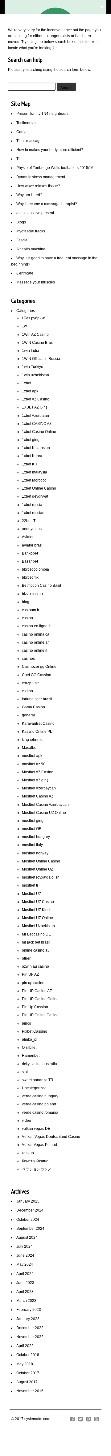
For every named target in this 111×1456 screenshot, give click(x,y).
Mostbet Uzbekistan (38, 926)
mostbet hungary (36, 837)
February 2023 (28, 1309)
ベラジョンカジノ (36, 1169)
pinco (26, 1023)
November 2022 (29, 1337)
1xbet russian (33, 513)
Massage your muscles (35, 282)
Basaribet (30, 561)
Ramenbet (30, 1055)
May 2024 (24, 1264)
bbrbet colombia (35, 569)
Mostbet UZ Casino (38, 902)
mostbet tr (30, 885)
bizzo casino (32, 594)
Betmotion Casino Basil (41, 585)
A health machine (30, 249)
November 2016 (29, 1391)
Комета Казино (35, 1161)
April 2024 (25, 1274)
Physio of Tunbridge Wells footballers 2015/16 (54, 168)
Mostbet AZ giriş (35, 780)
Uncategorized (34, 1088)
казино (28, 1153)
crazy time (30, 683)
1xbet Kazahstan (36, 448)
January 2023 (27, 1319)
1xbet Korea (32, 456)
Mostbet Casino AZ (37, 796)
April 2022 (25, 1346)
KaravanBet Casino (38, 723)
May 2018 (24, 1364)
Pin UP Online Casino (40, 1015)
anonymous (32, 529)
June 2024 (25, 1255)
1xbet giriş (30, 440)
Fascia (21, 240)
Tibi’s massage (29, 141)
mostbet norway (35, 853)
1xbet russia (32, 505)
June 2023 (25, 1283)
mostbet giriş (32, 821)
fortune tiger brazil (37, 699)
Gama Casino (33, 707)
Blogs (21, 222)
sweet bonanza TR (37, 1080)
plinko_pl (29, 1039)
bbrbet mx (30, 577)
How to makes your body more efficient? (49, 150)
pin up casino (33, 983)
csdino (27, 691)
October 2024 (27, 1219)
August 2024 (27, 1237)
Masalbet (29, 747)
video (26, 1120)
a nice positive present (35, 213)
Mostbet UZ (31, 894)
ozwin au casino (35, 966)
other (26, 958)
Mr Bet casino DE (36, 934)
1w (24, 326)
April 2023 (25, 1292)
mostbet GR (32, 829)
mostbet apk (32, 756)
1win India (30, 350)
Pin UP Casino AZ (37, 991)
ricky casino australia (39, 1064)
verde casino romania (40, 1112)
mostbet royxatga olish (41, 877)
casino (27, 618)
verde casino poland (39, 1104)
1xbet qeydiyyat (35, 496)
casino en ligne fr (36, 626)
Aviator (28, 537)
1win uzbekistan (35, 375)
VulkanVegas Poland (39, 1145)
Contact (22, 132)
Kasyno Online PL (37, 731)
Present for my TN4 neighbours (42, 113)
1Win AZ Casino (35, 334)
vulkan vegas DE (36, 1128)
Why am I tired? (29, 195)
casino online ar (35, 642)
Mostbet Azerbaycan (39, 788)
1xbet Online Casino (39, 488)
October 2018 (27, 1355)
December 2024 (29, 1210)
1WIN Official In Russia (41, 358)
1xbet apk (30, 391)
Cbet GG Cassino (36, 675)
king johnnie (32, 739)
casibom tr (30, 610)
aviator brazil (32, 545)
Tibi (19, 159)
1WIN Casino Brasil (38, 342)
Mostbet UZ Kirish (36, 910)
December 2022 (29, 1328)
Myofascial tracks (30, 231)
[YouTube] (96, 1419)
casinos (28, 658)
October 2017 (27, 1373)
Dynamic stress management (40, 177)
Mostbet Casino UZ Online (44, 812)
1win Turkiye (32, 367)
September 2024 (30, 1228)
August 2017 (27, 1382)
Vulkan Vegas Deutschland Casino (51, 1136)
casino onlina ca (35, 634)
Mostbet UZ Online (37, 918)
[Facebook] (72, 1419)
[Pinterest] (88, 1419)
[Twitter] (80, 1419)
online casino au (36, 950)
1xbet (26, 383)
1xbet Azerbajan (35, 415)
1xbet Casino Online (39, 432)
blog (25, 602)
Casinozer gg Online (39, 666)
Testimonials (26, 123)
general (28, 715)
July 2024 (24, 1246)
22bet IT (28, 521)
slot (25, 1072)
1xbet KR (29, 464)
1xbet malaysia (34, 472)
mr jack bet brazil (36, 942)
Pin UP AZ (30, 974)
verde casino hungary (40, 1096)
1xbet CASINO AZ (36, 423)
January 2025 (27, 1201)
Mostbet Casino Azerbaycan (45, 804)
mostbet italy (32, 845)
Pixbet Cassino (34, 1031)
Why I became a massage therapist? (46, 204)
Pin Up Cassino (35, 1007)
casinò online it (34, 650)
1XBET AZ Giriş (34, 407)
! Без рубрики (33, 318)
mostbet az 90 (33, 764)
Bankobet (30, 553)
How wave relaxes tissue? (38, 186)
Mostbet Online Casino (41, 861)
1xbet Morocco (34, 480)
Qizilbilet (29, 1047)
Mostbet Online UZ (37, 869)
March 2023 (26, 1300)
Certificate (24, 273)
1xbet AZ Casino (35, 399)
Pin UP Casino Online (40, 999)
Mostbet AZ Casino (37, 772)
